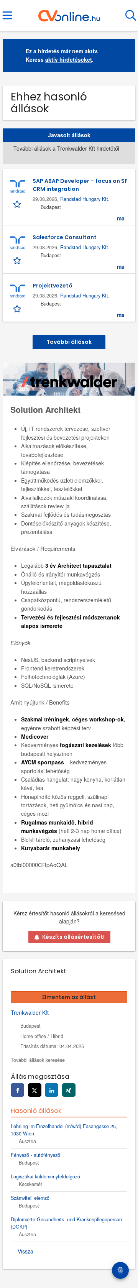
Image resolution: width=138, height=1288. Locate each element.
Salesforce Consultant (65, 237)
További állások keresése (38, 1059)
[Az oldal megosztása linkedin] (51, 1090)
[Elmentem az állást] (18, 203)
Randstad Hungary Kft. (85, 199)
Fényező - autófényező (35, 1155)
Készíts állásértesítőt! (73, 937)
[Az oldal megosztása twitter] (34, 1090)
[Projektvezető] (17, 291)
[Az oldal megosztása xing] (69, 1090)
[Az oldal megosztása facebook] (17, 1090)
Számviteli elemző (30, 1197)
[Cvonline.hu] (69, 12)
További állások (69, 342)
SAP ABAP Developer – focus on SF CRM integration (80, 185)
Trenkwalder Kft (30, 1012)
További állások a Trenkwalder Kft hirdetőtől (66, 148)
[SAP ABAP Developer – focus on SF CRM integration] (17, 186)
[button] (123, 55)
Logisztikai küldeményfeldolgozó (45, 1176)
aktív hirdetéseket (68, 59)
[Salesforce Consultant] (17, 243)
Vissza (25, 1251)
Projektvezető (52, 285)
